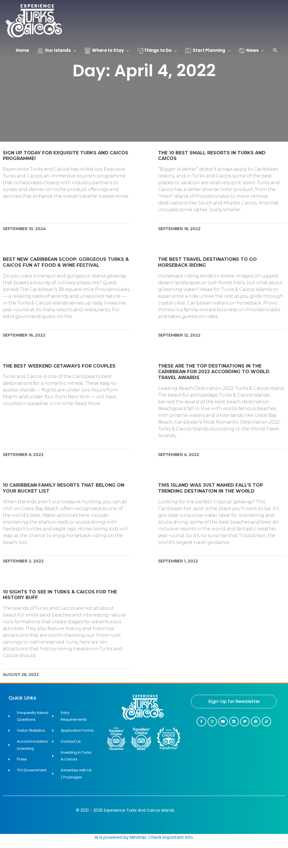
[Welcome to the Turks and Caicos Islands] (34, 21)
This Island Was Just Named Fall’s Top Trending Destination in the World (210, 488)
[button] (275, 51)
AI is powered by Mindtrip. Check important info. (144, 837)
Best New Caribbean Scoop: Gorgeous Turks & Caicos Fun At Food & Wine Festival (66, 262)
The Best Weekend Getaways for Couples (59, 366)
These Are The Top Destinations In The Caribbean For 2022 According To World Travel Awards (213, 371)
